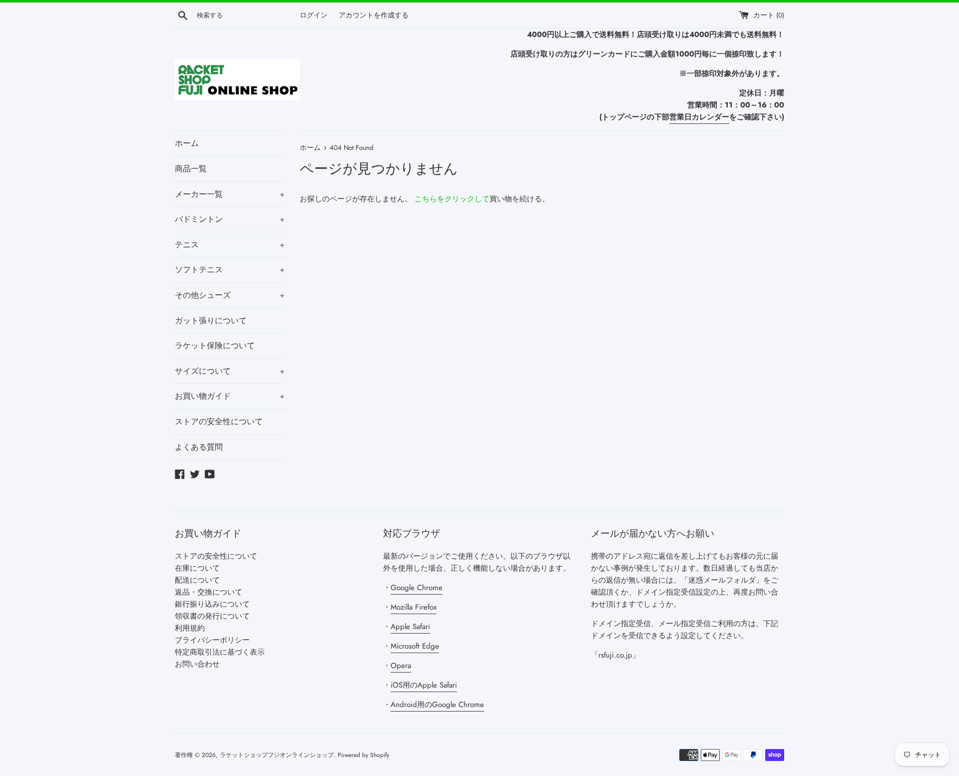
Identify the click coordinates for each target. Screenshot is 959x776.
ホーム (187, 143)
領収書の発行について (212, 616)
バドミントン (230, 219)
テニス (230, 244)
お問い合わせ (197, 664)
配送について (197, 580)
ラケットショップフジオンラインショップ (277, 755)
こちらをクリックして (452, 198)
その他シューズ (230, 295)
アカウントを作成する (374, 15)
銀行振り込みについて (212, 604)
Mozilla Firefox (414, 607)
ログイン (314, 15)
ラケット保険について (215, 345)
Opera (401, 665)
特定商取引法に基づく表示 (220, 652)
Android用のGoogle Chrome (437, 704)
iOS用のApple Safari (424, 685)
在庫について (197, 568)
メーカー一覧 (230, 194)
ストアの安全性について (219, 421)
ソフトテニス (230, 269)
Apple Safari (410, 626)
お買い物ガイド (230, 396)
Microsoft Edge (415, 646)
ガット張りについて (211, 320)
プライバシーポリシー (212, 640)
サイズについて (230, 371)
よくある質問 (199, 447)
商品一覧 (191, 168)
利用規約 (190, 628)
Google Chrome (417, 587)
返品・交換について (208, 592)
